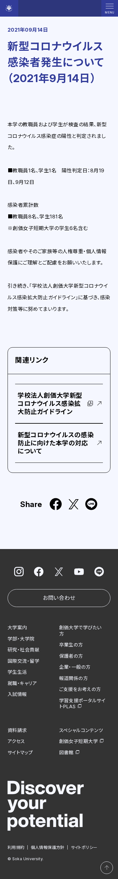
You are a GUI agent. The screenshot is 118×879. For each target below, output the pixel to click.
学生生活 (17, 672)
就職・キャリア (22, 683)
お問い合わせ (59, 598)
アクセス (16, 741)
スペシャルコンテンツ (81, 730)
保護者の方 (71, 656)
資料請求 (17, 730)
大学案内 (17, 627)
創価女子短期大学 (78, 741)
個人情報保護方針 (48, 847)
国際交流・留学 (23, 661)
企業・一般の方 (75, 667)
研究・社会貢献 (23, 650)
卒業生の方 (71, 645)
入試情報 (17, 694)
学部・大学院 (21, 639)
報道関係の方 (73, 678)
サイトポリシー (84, 847)
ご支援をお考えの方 (80, 689)
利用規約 (16, 847)
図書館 (66, 753)
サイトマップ (20, 753)
